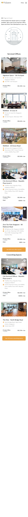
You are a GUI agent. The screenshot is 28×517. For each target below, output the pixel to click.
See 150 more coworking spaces (14, 338)
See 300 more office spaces (14, 249)
